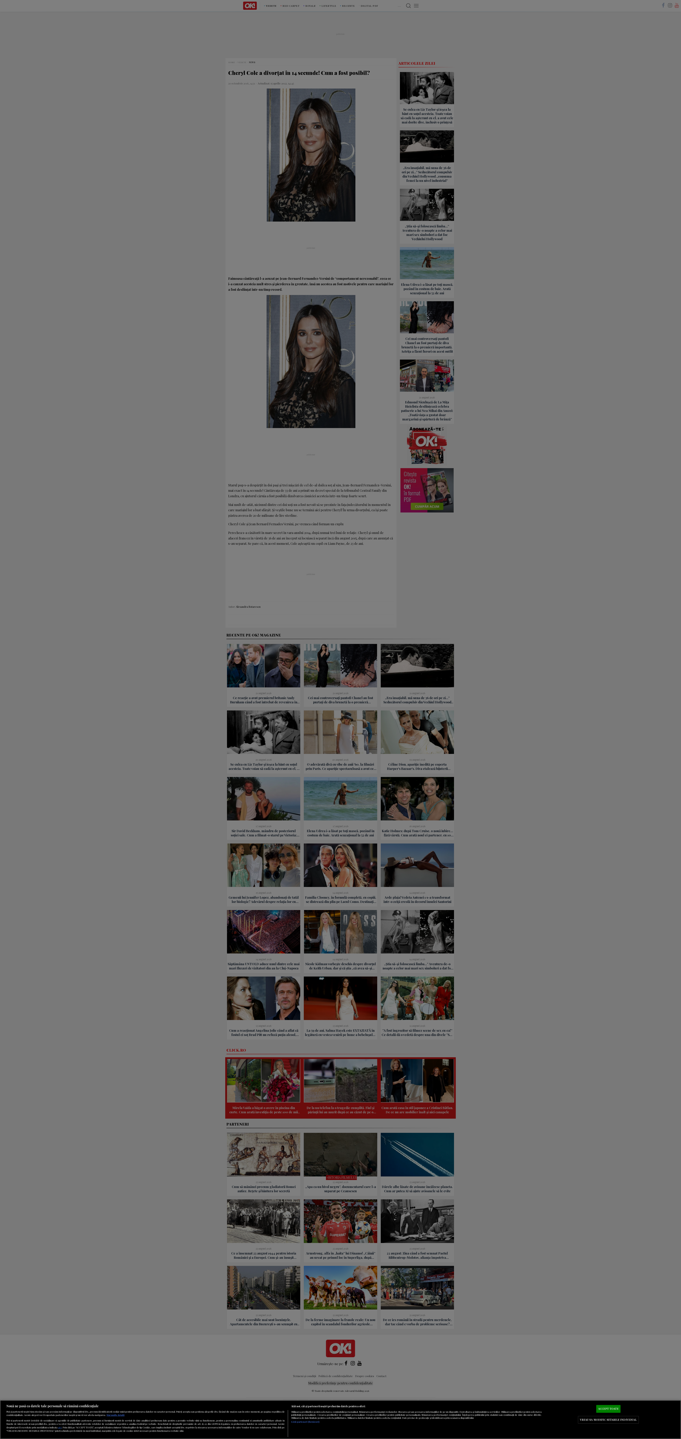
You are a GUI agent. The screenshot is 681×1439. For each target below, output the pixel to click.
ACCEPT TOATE (608, 1409)
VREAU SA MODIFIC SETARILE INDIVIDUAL (608, 1419)
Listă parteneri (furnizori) (305, 1421)
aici (60, 1427)
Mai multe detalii (115, 1414)
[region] (340, 1419)
